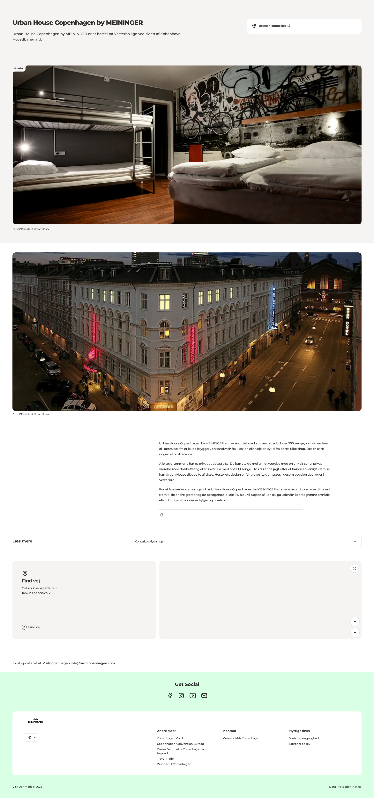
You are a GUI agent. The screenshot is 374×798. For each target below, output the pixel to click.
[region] (260, 600)
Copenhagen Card (170, 738)
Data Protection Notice (345, 786)
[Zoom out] (355, 632)
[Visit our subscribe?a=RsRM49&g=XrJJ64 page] (204, 695)
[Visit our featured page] (192, 695)
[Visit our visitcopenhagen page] (169, 695)
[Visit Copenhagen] (35, 721)
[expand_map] (354, 568)
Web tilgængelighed (304, 738)
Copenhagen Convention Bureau (180, 744)
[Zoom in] (355, 621)
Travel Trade (165, 758)
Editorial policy (299, 744)
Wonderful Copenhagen (174, 764)
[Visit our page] (181, 695)
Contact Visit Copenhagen (241, 738)
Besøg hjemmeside (273, 25)
